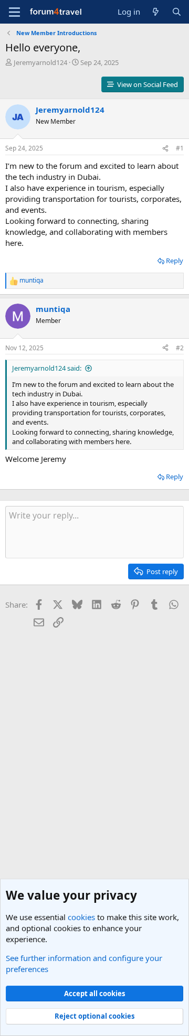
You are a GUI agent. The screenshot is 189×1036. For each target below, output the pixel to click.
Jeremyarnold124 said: (46, 368)
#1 (180, 148)
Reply (174, 260)
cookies (81, 917)
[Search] (176, 11)
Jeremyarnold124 (40, 62)
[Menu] (14, 12)
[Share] (165, 149)
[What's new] (155, 11)
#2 (180, 347)
